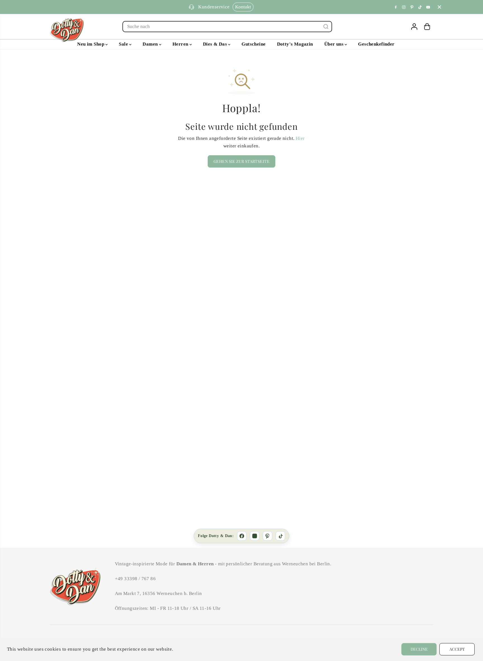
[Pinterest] (412, 7)
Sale (124, 44)
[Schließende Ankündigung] (439, 7)
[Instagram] (404, 7)
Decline (419, 649)
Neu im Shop (91, 44)
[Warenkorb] (427, 26)
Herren (181, 44)
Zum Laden (272, 7)
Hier (300, 138)
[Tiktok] (420, 7)
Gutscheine (254, 44)
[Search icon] (326, 26)
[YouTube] (428, 7)
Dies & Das (215, 44)
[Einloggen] (414, 26)
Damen (151, 44)
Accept (457, 649)
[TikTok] (280, 536)
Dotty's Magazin (295, 44)
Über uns (334, 44)
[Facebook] (395, 7)
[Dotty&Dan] (67, 29)
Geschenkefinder (376, 44)
